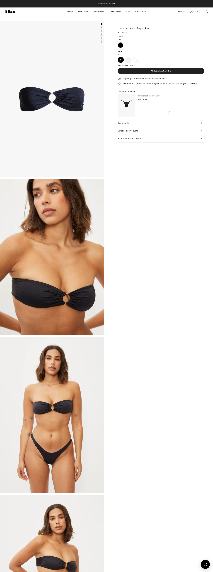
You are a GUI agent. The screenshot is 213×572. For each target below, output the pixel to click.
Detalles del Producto (128, 130)
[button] (99, 11)
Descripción (123, 123)
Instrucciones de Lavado (129, 138)
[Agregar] (169, 112)
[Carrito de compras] (206, 11)
